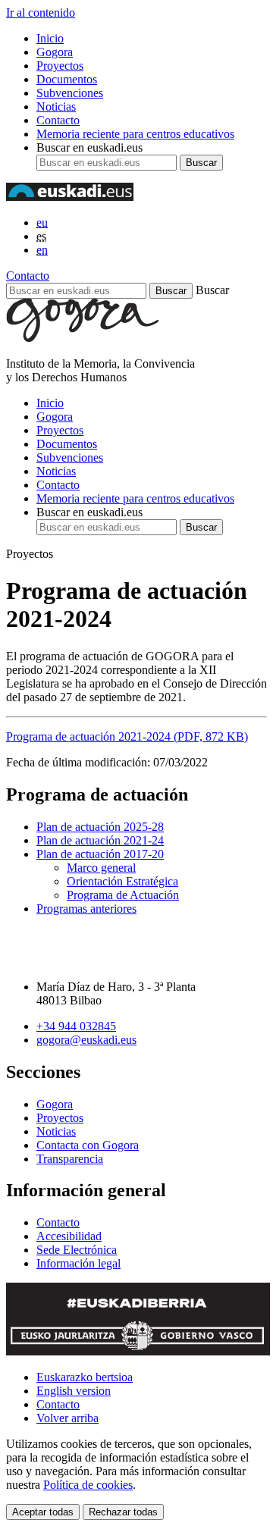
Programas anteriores (86, 908)
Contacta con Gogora (87, 1145)
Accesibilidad (69, 1236)
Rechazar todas (123, 1512)
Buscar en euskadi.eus (89, 147)
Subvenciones (69, 92)
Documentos (66, 79)
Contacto (58, 120)
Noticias (56, 106)
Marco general (101, 867)
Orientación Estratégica (122, 881)
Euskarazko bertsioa (84, 1377)
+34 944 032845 (76, 1026)
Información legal (78, 1263)
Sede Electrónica (76, 1249)
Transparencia (69, 1158)
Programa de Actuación (123, 894)
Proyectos (59, 65)
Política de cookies (88, 1484)
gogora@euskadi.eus (86, 1039)
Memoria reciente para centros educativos (135, 133)
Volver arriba (67, 1418)
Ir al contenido (40, 12)
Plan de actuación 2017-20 (100, 854)
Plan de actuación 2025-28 (100, 826)
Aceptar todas (43, 1512)
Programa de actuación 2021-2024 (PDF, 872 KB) (127, 736)
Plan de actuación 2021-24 (100, 840)
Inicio (50, 38)
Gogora (54, 51)
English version (73, 1390)
